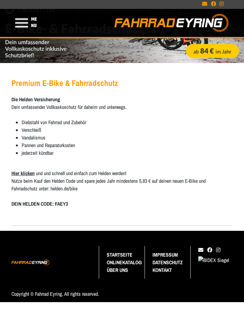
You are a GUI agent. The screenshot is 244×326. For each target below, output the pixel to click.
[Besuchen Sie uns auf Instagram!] (222, 4)
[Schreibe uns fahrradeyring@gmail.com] (206, 4)
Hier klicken (23, 173)
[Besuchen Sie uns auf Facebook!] (215, 4)
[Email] (202, 249)
